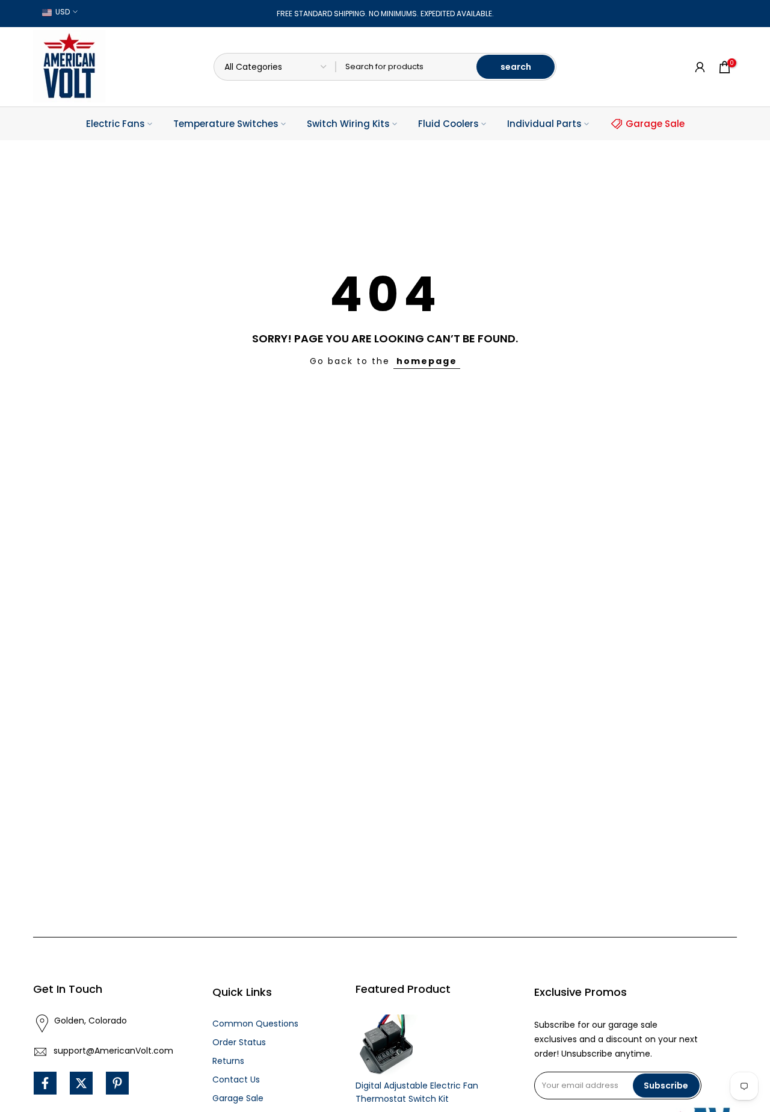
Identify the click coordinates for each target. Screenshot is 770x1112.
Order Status (239, 1042)
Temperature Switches (226, 123)
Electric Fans (115, 123)
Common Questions (255, 1024)
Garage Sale (655, 123)
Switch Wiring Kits (348, 123)
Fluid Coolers (448, 123)
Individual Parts (544, 123)
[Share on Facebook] (45, 1083)
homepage (426, 361)
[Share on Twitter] (81, 1083)
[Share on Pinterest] (117, 1083)
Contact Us (236, 1079)
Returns (228, 1061)
